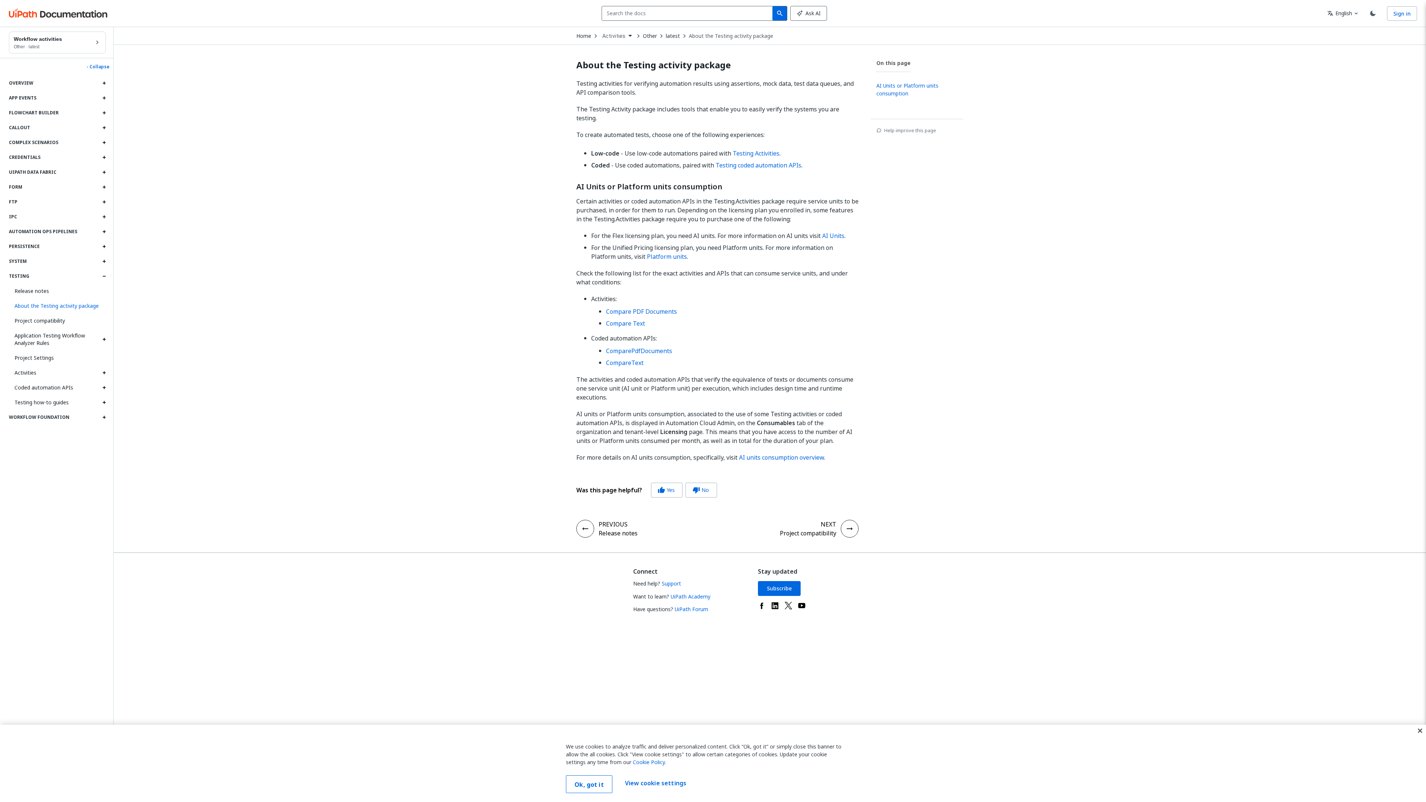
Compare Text (625, 323)
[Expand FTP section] (104, 202)
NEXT (828, 524)
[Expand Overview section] (104, 83)
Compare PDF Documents (641, 311)
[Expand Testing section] (104, 276)
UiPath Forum (691, 609)
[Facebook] (761, 605)
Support (671, 583)
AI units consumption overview (781, 457)
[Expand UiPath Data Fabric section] (104, 172)
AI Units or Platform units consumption (649, 187)
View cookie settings (655, 783)
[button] (57, 306)
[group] (646, 490)
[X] (788, 605)
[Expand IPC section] (104, 216)
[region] (713, 763)
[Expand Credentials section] (104, 157)
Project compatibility (39, 321)
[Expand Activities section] (104, 372)
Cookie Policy (649, 762)
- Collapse (98, 66)
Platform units (667, 256)
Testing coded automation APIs (758, 165)
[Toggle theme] (1373, 13)
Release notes (31, 291)
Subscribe (779, 588)
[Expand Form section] (104, 187)
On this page (893, 63)
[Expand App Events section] (104, 98)
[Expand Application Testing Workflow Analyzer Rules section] (104, 339)
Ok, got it (589, 784)
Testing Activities (756, 153)
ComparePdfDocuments (639, 350)
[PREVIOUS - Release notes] (585, 529)
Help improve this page (910, 130)
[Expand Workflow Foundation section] (104, 417)
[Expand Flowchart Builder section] (104, 113)
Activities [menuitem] (614, 36)
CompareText (625, 362)
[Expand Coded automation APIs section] (104, 387)
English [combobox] (1339, 13)
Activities (25, 372)
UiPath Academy (690, 596)
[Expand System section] (104, 261)
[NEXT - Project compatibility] (850, 529)
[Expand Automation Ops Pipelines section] (104, 231)
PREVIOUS (613, 524)
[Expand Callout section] (104, 127)
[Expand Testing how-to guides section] (104, 402)
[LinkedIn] (775, 605)
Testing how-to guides (41, 402)
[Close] (1420, 730)
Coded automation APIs (43, 387)
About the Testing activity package (731, 36)
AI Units (833, 235)
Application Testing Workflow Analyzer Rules (49, 339)
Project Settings (34, 358)
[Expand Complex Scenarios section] (104, 142)
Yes (666, 490)
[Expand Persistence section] (104, 246)
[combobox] (688, 13)
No (701, 490)
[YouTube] (801, 605)
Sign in (1402, 13)
